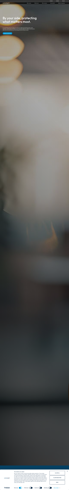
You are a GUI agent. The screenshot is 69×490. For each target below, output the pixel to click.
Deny (57, 482)
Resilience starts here (7, 33)
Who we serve (44, 3)
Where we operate (61, 3)
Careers (51, 0)
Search (63, 0)
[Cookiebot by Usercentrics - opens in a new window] (7, 488)
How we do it (52, 3)
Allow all (57, 472)
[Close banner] (67, 471)
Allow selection (57, 477)
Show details (56, 487)
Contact (57, 0)
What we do (36, 3)
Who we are (29, 3)
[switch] (31, 488)
